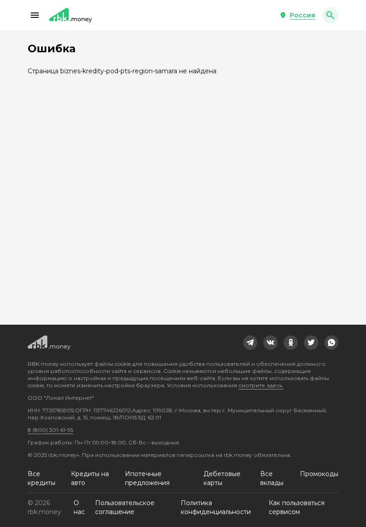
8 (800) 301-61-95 (50, 430)
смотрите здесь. (260, 385)
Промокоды (319, 474)
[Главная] (70, 15)
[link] (250, 342)
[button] (35, 15)
